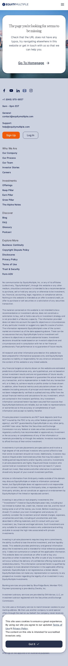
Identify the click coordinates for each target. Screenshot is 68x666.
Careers (6, 172)
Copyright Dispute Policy (15, 249)
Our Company (9, 153)
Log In (30, 135)
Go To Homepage (31, 63)
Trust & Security (11, 269)
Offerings (7, 185)
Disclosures (8, 254)
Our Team (7, 162)
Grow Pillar (8, 199)
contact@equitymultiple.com (17, 116)
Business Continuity (13, 245)
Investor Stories (10, 167)
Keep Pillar (8, 190)
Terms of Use (9, 264)
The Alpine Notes (11, 204)
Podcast (6, 232)
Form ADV (7, 274)
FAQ (4, 222)
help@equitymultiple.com (16, 126)
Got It (32, 644)
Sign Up (11, 135)
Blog (4, 217)
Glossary (7, 227)
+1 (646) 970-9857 (12, 99)
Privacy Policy (20, 628)
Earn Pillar (7, 195)
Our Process (9, 157)
